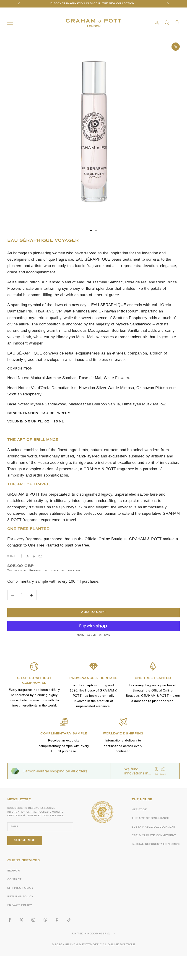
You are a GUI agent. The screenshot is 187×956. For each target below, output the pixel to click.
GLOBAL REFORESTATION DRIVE (156, 844)
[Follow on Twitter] (21, 920)
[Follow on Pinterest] (57, 920)
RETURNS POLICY (20, 897)
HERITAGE (139, 810)
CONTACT (14, 880)
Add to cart (93, 612)
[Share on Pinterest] (34, 556)
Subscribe (24, 840)
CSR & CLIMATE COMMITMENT (154, 836)
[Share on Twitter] (27, 556)
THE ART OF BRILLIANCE (150, 818)
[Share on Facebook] (21, 556)
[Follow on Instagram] (33, 920)
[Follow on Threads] (45, 920)
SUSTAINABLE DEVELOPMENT (154, 827)
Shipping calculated (44, 571)
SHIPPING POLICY (20, 888)
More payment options (93, 635)
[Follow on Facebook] (9, 920)
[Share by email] (40, 556)
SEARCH (13, 871)
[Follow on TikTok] (69, 920)
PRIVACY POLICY (19, 905)
